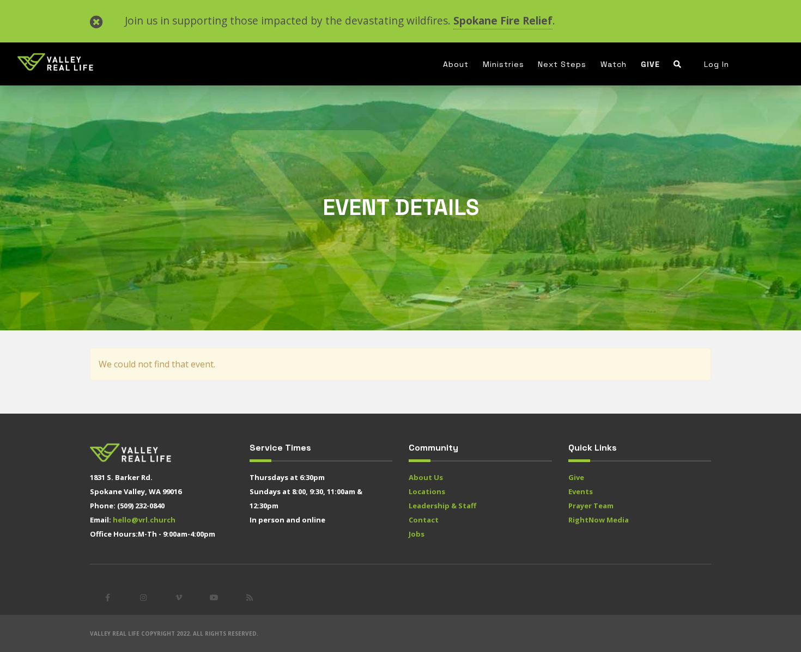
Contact (424, 520)
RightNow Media (598, 520)
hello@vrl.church (144, 520)
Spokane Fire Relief (503, 20)
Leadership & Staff (442, 505)
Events (580, 491)
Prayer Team (591, 505)
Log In (716, 64)
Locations (427, 491)
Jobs (416, 534)
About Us (426, 477)
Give (650, 64)
